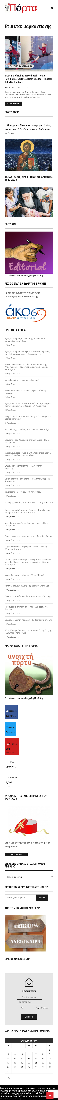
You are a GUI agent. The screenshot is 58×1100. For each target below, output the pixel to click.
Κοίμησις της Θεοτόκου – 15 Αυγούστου (23, 492)
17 (8, 1063)
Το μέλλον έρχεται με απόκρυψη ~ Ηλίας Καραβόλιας (29, 536)
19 (22, 1063)
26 (22, 1067)
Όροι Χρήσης (42, 1008)
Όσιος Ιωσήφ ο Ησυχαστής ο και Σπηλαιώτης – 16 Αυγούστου (27, 480)
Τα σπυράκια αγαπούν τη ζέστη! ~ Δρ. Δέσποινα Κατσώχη (26, 608)
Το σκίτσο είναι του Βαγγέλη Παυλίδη (24, 275)
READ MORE (13, 104)
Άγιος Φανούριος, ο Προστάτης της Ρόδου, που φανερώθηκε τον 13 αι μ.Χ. (26, 339)
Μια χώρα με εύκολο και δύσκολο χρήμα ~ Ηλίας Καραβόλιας (27, 524)
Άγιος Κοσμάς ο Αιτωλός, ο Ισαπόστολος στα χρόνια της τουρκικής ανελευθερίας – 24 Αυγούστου (28, 404)
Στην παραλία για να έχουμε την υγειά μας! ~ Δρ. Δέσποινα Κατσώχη (26, 548)
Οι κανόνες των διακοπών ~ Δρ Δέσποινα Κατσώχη (28, 596)
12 (22, 1058)
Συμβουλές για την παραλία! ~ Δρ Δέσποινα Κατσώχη (29, 620)
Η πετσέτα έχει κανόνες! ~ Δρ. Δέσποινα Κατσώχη (27, 429)
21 (36, 1063)
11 (15, 1058)
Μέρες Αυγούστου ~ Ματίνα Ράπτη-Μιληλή (24, 575)
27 (29, 1067)
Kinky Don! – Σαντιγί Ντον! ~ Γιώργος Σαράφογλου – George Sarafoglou (28, 417)
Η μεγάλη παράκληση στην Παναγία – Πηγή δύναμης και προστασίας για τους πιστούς (28, 511)
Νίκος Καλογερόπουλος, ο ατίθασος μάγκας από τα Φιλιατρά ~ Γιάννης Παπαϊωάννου (28, 454)
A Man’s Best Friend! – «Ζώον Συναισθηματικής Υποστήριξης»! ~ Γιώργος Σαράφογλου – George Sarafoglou (26, 367)
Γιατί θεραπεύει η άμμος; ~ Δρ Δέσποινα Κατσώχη (27, 586)
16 (50, 1058)
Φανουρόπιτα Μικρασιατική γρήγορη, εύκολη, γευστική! (25, 391)
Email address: (29, 997)
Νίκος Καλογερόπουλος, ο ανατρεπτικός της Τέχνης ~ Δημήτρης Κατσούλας (28, 631)
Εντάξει (4, 1098)
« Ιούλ (7, 1078)
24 (8, 1067)
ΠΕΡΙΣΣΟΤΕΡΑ (16, 855)
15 (43, 1058)
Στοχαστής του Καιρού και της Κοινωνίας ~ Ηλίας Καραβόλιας (27, 441)
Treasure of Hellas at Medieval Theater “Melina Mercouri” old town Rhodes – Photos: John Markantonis (28, 79)
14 (36, 1058)
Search (42, 897)
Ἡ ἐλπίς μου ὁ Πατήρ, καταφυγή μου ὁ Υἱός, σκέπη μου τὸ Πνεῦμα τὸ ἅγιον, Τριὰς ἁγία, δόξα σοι (28, 129)
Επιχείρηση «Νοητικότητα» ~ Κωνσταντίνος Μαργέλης (25, 467)
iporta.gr (9, 87)
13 (29, 1058)
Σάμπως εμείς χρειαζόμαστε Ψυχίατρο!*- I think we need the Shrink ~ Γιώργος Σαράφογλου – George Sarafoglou (28, 562)
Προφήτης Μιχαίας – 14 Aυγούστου (21, 502)
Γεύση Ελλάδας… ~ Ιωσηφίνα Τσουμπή (22, 380)
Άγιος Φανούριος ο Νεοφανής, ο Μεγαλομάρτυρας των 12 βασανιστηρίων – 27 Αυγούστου (27, 352)
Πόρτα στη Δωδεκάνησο (21, 66)
